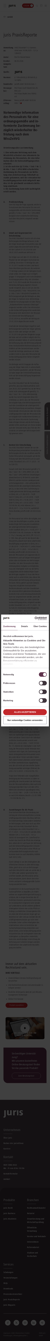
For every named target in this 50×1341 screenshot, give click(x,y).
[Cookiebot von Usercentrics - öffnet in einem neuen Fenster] (35, 618)
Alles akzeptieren (25, 712)
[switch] (43, 683)
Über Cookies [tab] (40, 626)
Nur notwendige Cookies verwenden (25, 720)
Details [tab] (24, 626)
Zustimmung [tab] (9, 626)
